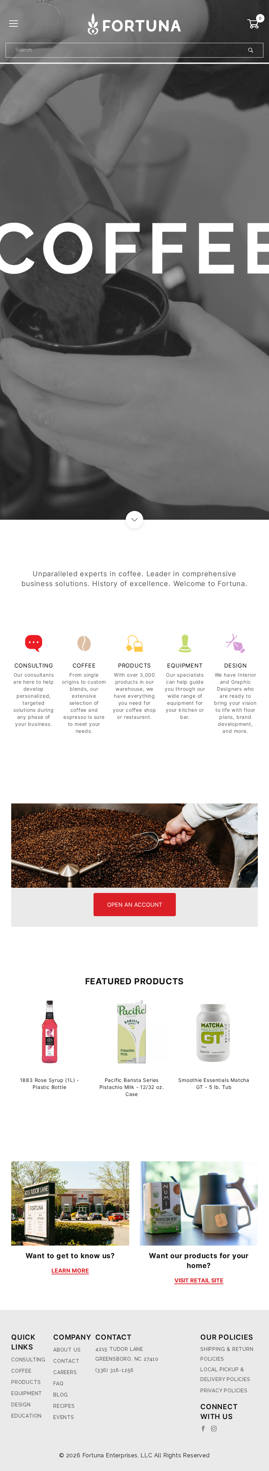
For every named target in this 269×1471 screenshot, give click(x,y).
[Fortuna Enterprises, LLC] (134, 23)
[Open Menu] (14, 23)
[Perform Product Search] (251, 50)
